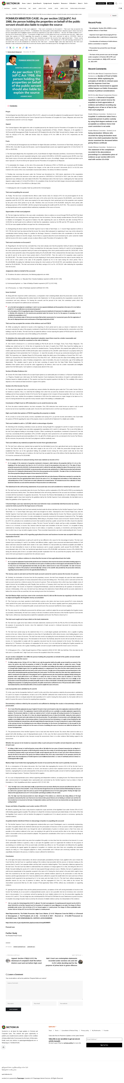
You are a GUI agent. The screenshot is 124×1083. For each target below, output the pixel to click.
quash (34, 8)
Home (7, 14)
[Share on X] (10, 47)
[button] (116, 3)
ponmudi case (31, 946)
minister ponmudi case (19, 946)
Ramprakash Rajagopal (15, 52)
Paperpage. (20, 1078)
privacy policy (68, 1043)
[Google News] (121, 8)
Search (114, 15)
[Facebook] (119, 8)
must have (7, 8)
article (56, 8)
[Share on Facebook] (7, 47)
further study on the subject (77, 8)
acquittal (14, 8)
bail (29, 8)
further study (22, 8)
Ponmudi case (10, 927)
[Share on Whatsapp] (13, 47)
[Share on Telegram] (17, 47)
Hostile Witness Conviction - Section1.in (101, 114)
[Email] (20, 47)
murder (50, 8)
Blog (10, 14)
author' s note (64, 8)
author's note (42, 8)
